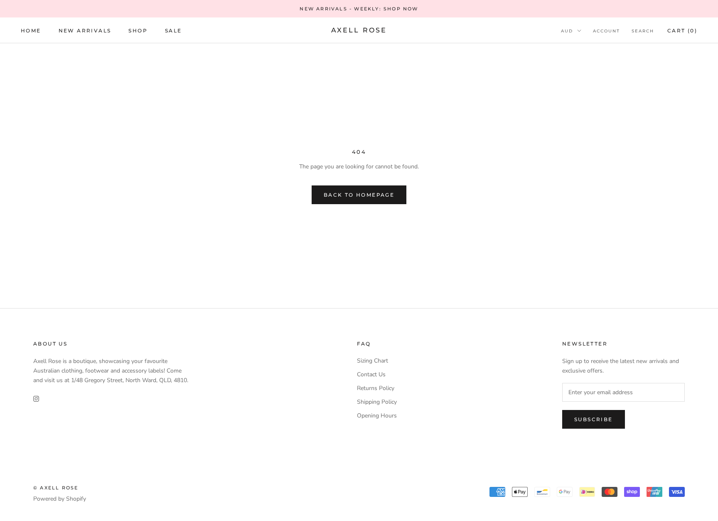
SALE (173, 30)
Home (31, 30)
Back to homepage (359, 195)
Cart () (682, 30)
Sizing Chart (372, 361)
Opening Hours (377, 416)
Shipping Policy (377, 402)
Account (606, 31)
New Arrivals (85, 30)
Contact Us (371, 374)
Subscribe (593, 419)
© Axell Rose (55, 488)
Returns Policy (375, 388)
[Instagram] (36, 398)
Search (643, 31)
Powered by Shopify (59, 499)
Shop (138, 30)
